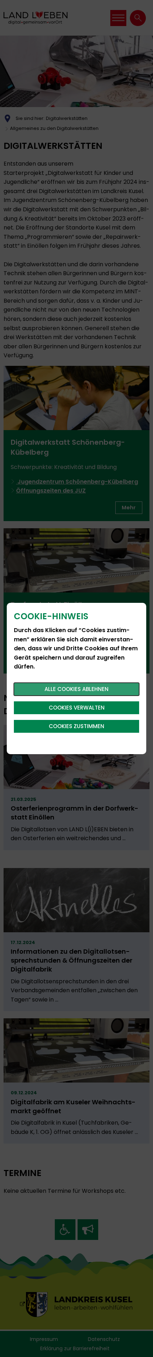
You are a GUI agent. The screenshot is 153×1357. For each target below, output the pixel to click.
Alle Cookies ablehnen (76, 689)
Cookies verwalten (77, 707)
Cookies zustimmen (76, 726)
